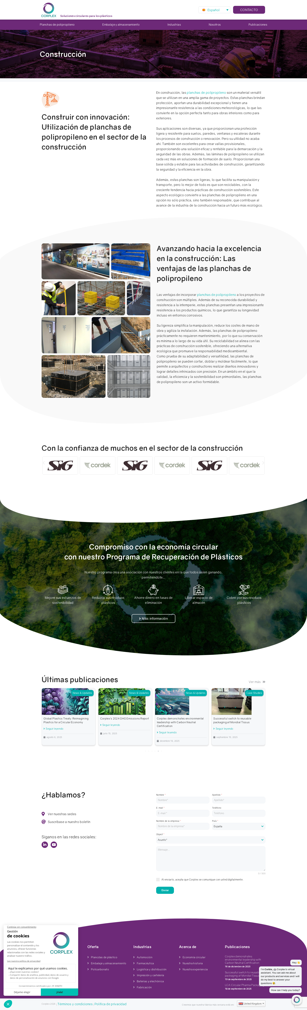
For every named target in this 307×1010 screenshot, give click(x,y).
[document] (153, 505)
